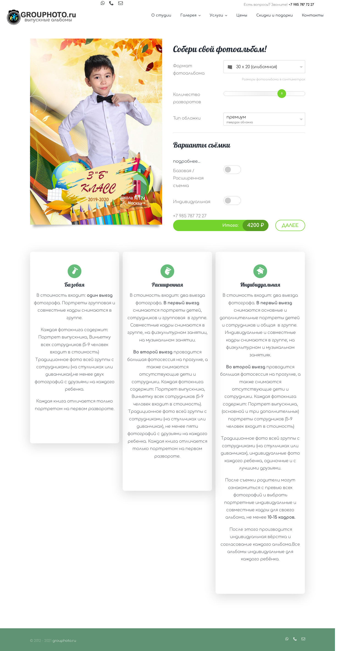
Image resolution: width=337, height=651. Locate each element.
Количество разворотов (187, 98)
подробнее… (187, 161)
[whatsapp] (103, 3)
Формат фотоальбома (188, 69)
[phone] (111, 3)
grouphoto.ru (64, 641)
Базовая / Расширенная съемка (188, 178)
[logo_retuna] (41, 11)
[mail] (120, 3)
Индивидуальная (191, 201)
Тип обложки (187, 118)
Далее (290, 225)
